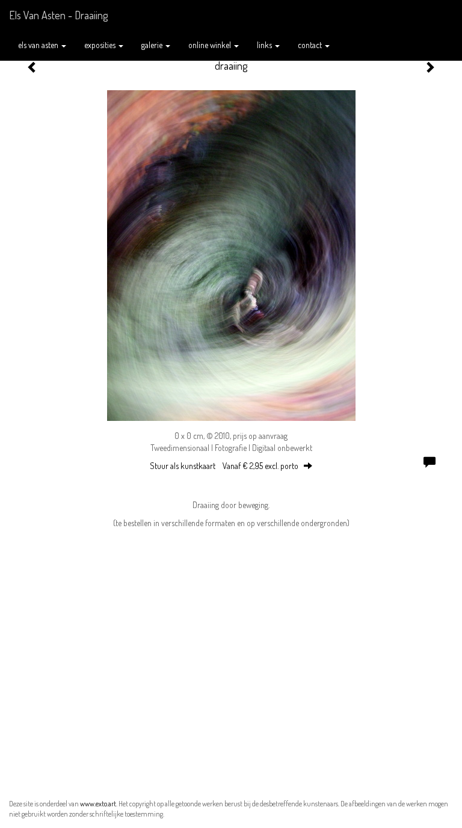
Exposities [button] (100, 45)
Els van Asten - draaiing (58, 15)
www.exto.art (98, 803)
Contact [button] (311, 45)
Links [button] (265, 45)
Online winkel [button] (210, 45)
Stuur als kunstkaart (224, 466)
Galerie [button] (152, 45)
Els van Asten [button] (39, 45)
